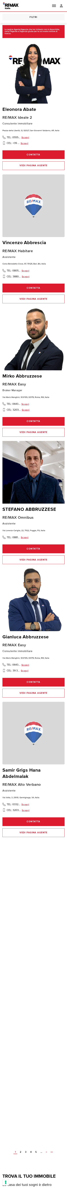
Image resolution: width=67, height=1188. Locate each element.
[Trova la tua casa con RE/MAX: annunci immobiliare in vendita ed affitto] (10, 6)
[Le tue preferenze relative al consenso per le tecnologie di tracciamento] (6, 1182)
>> (52, 1152)
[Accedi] (61, 5)
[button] (54, 5)
